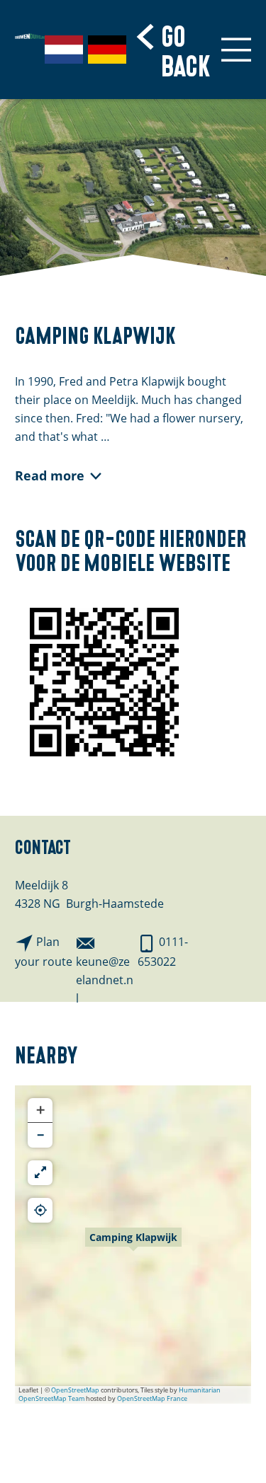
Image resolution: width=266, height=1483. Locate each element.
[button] (133, 1244)
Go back (186, 49)
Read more (49, 475)
